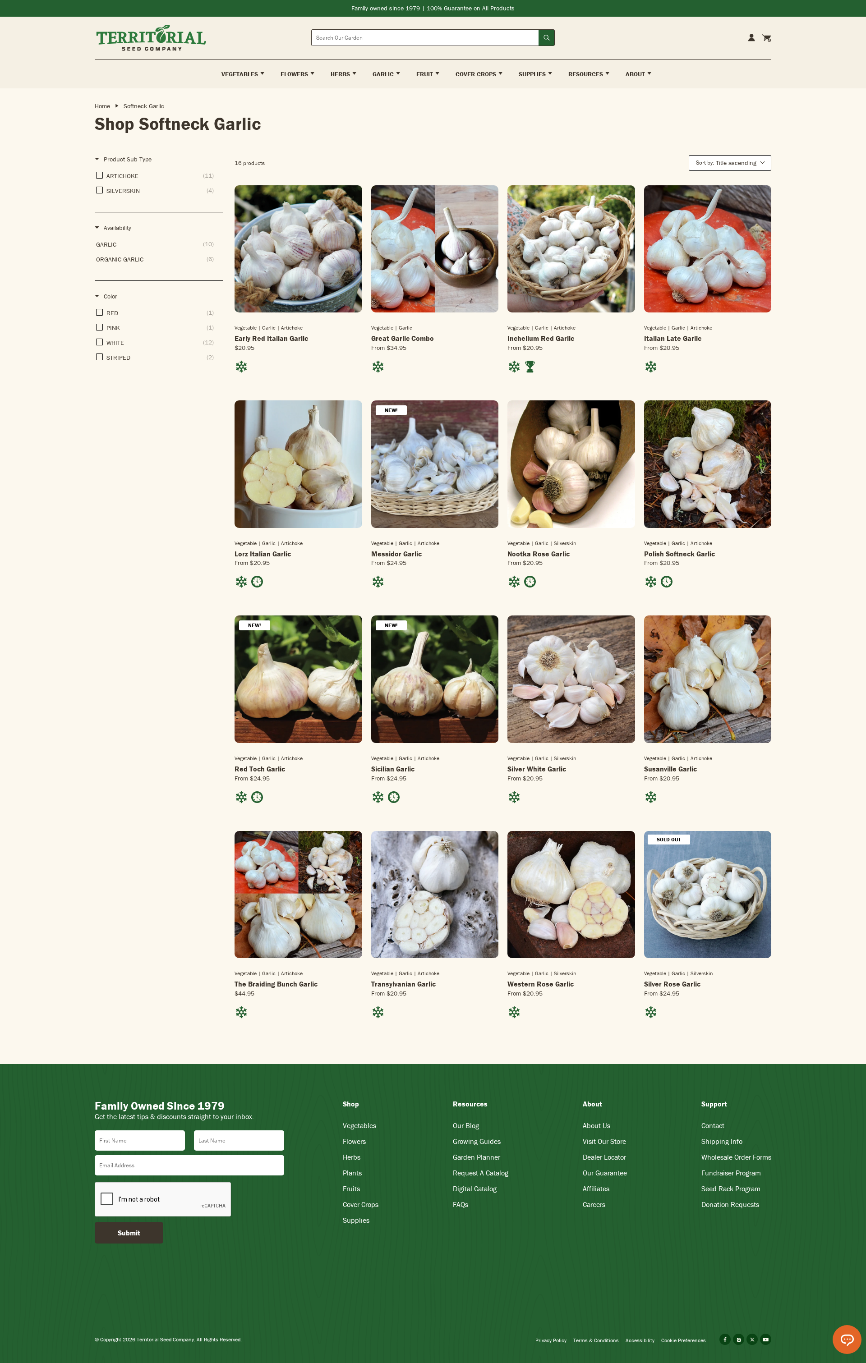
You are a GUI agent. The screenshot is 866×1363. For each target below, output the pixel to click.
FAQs (460, 1204)
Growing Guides (477, 1141)
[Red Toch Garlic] (298, 679)
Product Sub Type (128, 159)
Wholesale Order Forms (736, 1156)
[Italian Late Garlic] (708, 249)
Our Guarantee (605, 1172)
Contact (712, 1125)
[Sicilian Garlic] (435, 679)
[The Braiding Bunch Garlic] (298, 895)
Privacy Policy (551, 1340)
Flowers (354, 1141)
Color (110, 296)
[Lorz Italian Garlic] (298, 464)
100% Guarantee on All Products (471, 8)
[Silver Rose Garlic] (708, 895)
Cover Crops (360, 1204)
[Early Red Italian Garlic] (298, 249)
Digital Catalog (475, 1188)
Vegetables (359, 1125)
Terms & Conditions (596, 1340)
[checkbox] (157, 175)
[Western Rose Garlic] (571, 895)
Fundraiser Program (731, 1172)
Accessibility (640, 1340)
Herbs (351, 1156)
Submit (129, 1232)
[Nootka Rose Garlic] (571, 464)
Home (102, 106)
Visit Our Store (604, 1141)
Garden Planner (476, 1156)
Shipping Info (721, 1141)
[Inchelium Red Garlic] (571, 249)
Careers (594, 1204)
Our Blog (466, 1125)
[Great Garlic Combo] (435, 249)
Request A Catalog (480, 1172)
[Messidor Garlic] (435, 464)
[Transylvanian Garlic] (435, 895)
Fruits (351, 1188)
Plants (352, 1172)
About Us (596, 1125)
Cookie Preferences (683, 1340)
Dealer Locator (604, 1156)
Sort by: (726, 163)
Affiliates (596, 1188)
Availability (117, 228)
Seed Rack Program (730, 1188)
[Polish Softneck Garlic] (708, 464)
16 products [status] (250, 163)
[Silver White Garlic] (571, 679)
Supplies (356, 1220)
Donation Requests (730, 1204)
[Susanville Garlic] (708, 679)
